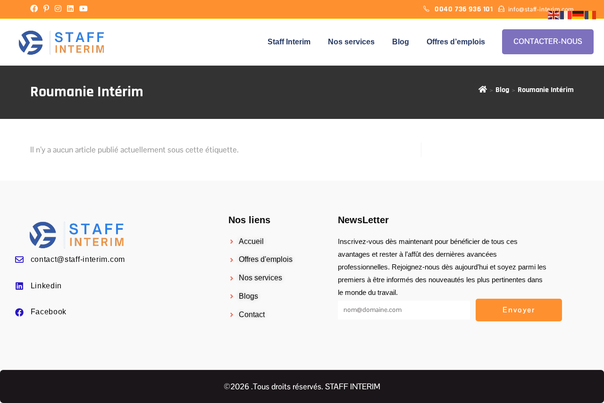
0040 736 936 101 (465, 9)
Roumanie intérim (546, 90)
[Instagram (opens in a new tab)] (58, 9)
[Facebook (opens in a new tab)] (35, 9)
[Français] (566, 15)
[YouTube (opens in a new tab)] (83, 9)
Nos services (351, 42)
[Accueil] (482, 90)
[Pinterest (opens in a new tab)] (46, 9)
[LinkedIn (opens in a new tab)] (70, 9)
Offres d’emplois (456, 42)
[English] (554, 15)
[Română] (591, 15)
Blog (400, 42)
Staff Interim (289, 42)
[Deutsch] (578, 15)
